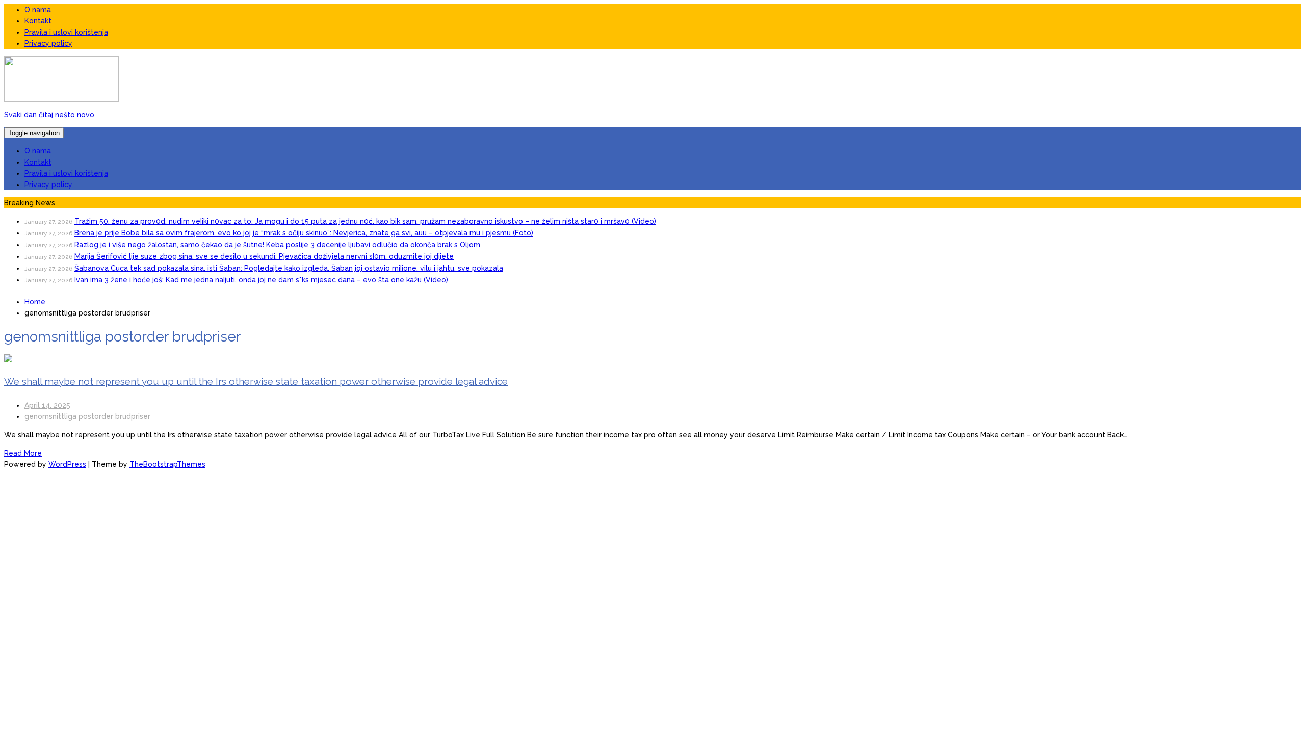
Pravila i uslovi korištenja (66, 32)
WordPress (67, 464)
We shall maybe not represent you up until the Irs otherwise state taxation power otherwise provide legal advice (256, 381)
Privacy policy (48, 43)
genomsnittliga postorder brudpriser (87, 416)
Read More (23, 453)
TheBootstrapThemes (167, 464)
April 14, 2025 (47, 405)
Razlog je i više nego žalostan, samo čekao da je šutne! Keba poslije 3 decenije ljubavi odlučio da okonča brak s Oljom (277, 245)
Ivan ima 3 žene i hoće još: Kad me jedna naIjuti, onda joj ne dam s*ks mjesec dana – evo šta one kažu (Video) (261, 280)
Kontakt (37, 21)
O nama (37, 10)
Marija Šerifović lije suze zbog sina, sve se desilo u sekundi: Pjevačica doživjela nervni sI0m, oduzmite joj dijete (264, 256)
